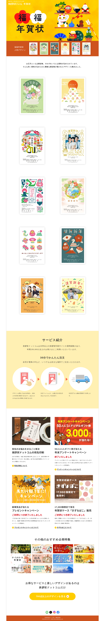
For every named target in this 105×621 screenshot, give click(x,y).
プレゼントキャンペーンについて (26, 527)
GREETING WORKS (55, 619)
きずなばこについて (64, 527)
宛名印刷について (20, 465)
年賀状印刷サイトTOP (49, 617)
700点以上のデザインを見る (51, 596)
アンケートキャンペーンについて (69, 469)
